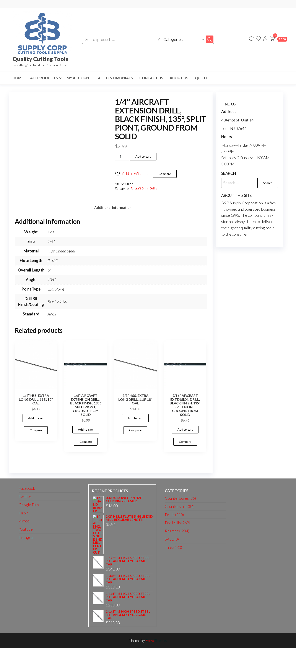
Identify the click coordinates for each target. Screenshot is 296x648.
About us (179, 78)
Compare (165, 174)
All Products (44, 78)
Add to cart (143, 156)
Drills (153, 188)
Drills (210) (174, 514)
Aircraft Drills (140, 188)
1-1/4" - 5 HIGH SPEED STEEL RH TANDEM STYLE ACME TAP (128, 597)
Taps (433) (173, 547)
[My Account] (265, 39)
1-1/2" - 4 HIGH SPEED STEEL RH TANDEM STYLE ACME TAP (128, 561)
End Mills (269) (177, 522)
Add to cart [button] (36, 418)
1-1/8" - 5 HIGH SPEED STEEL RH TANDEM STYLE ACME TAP (128, 615)
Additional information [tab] (113, 207)
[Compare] (251, 39)
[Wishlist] (258, 39)
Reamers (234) (177, 530)
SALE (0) (172, 539)
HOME (18, 78)
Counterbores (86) (180, 498)
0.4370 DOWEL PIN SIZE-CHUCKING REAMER (124, 499)
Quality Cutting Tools (40, 58)
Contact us (151, 78)
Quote (201, 78)
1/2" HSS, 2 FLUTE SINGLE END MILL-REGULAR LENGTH (129, 518)
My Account (79, 78)
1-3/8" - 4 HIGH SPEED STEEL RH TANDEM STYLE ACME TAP (128, 579)
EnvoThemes (156, 640)
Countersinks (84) (179, 506)
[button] (278, 39)
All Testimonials (115, 78)
